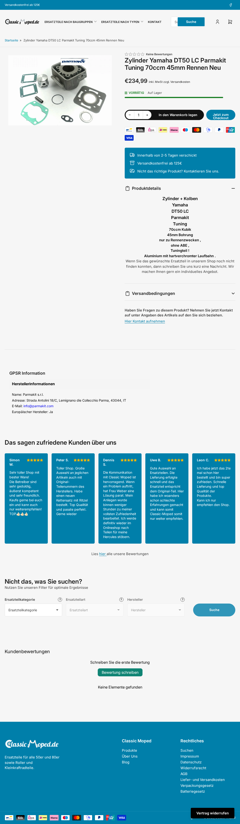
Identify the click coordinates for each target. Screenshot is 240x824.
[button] (135, 54)
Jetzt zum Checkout (221, 116)
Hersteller (135, 599)
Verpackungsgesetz (197, 785)
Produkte (129, 750)
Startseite (11, 40)
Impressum (189, 756)
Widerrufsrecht (193, 768)
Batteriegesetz (192, 791)
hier (103, 554)
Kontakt (154, 22)
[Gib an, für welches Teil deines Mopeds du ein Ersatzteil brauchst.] (121, 599)
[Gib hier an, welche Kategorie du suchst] (60, 599)
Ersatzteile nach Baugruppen (69, 22)
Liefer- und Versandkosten (202, 779)
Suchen (186, 750)
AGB (184, 774)
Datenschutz (191, 762)
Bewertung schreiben (120, 672)
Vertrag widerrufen (212, 813)
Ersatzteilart (75, 599)
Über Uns (130, 756)
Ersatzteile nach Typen (120, 22)
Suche (191, 22)
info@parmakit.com (38, 406)
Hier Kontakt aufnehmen (145, 321)
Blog (125, 762)
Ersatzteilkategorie (20, 599)
